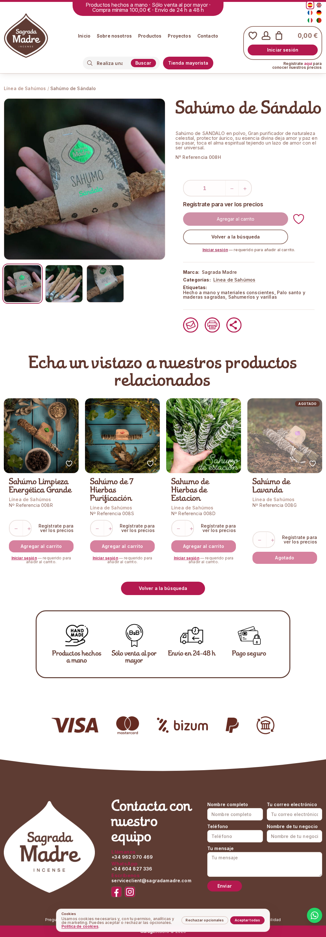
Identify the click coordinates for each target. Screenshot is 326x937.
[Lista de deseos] (253, 36)
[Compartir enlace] (234, 325)
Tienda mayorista (188, 63)
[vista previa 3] (105, 283)
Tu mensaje (220, 848)
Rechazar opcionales (205, 920)
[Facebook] (116, 892)
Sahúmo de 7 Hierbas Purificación (112, 490)
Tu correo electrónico (292, 804)
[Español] (310, 5)
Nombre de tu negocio (292, 826)
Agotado (284, 557)
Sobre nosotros (114, 36)
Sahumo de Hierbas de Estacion (190, 490)
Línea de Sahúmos (25, 88)
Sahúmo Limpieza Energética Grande (40, 486)
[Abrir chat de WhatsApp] (314, 915)
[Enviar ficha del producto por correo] (190, 325)
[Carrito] (278, 35)
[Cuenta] (266, 35)
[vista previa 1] (22, 283)
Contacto (207, 36)
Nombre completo (227, 804)
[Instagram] (130, 892)
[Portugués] (319, 20)
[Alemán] (319, 13)
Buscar (143, 63)
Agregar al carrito (235, 219)
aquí (308, 63)
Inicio (84, 36)
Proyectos (179, 36)
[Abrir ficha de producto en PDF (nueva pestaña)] (212, 325)
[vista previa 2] (64, 283)
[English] (319, 5)
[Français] (310, 13)
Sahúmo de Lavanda (271, 486)
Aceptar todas (247, 920)
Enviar (224, 886)
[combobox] (112, 63)
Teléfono (217, 826)
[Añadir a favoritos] (298, 219)
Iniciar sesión (282, 50)
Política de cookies (79, 926)
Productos (149, 36)
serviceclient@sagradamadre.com (151, 880)
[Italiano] (310, 20)
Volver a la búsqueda (235, 236)
